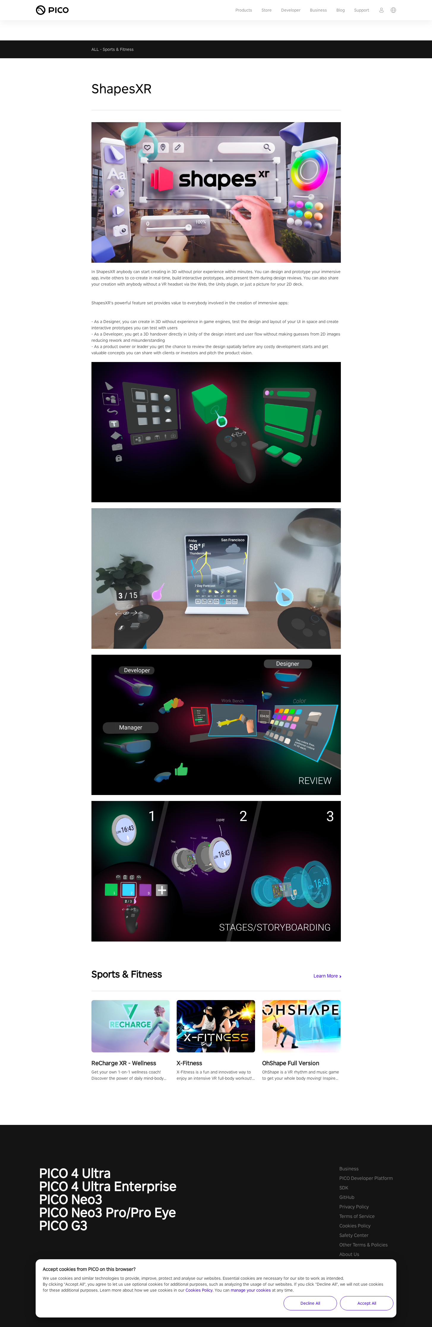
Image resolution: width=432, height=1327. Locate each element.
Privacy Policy (354, 1207)
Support (361, 10)
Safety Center (353, 1235)
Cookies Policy (355, 1226)
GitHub (347, 1197)
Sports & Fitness (118, 49)
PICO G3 (63, 1225)
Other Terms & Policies (363, 1245)
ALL (95, 49)
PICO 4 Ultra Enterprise (108, 1186)
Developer (290, 10)
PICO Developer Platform (366, 1178)
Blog (340, 10)
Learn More (326, 976)
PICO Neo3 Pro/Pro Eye (107, 1212)
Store (267, 10)
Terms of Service (357, 1216)
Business (318, 10)
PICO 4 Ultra (75, 1173)
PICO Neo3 (70, 1199)
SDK (343, 1188)
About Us (349, 1254)
